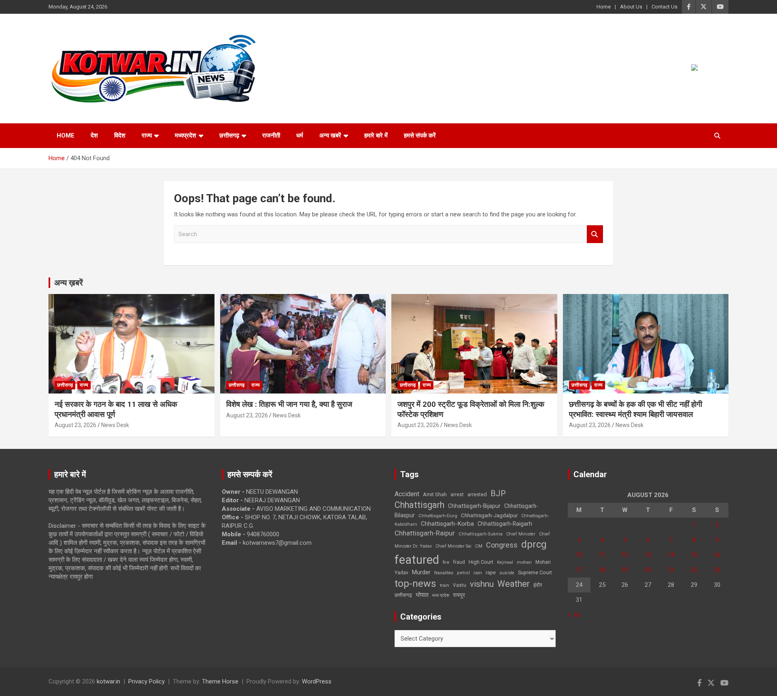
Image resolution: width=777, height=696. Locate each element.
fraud (459, 562)
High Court (481, 562)
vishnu (482, 584)
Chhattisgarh (419, 505)
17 (579, 569)
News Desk (115, 425)
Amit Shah (435, 494)
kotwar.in (108, 681)
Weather (513, 584)
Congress (502, 545)
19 (625, 569)
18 (602, 569)
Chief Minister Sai (453, 546)
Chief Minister (520, 534)
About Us (631, 7)
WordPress (316, 681)
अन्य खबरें (330, 135)
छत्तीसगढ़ (403, 595)
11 (602, 554)
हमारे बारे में (376, 135)
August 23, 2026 (75, 425)
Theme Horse (220, 681)
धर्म (299, 135)
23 (717, 569)
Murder (421, 572)
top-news (415, 583)
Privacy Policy (146, 681)
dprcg (534, 544)
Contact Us (664, 7)
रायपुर (459, 595)
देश (94, 135)
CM (478, 546)
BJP (498, 493)
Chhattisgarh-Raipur (425, 533)
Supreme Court (535, 572)
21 (671, 569)
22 (694, 569)
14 (671, 554)
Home (604, 7)
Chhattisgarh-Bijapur (474, 506)
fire (446, 562)
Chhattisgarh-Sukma (481, 534)
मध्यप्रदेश (185, 135)
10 (579, 554)
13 (648, 554)
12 (625, 554)
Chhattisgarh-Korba (447, 523)
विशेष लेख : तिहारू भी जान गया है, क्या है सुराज (289, 404)
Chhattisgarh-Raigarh (505, 523)
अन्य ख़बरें (68, 283)
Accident (407, 494)
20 (648, 569)
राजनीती (271, 135)
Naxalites (443, 572)
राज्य (147, 135)
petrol (463, 572)
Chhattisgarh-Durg (437, 515)
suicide (506, 572)
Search (595, 234)
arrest (457, 494)
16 (717, 554)
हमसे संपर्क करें (420, 135)
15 (694, 554)
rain (477, 572)
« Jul (574, 614)
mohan (524, 562)
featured (417, 560)
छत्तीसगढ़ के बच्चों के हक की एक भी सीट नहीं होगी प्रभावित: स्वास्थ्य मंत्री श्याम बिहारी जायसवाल (635, 409)
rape (491, 572)
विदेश (119, 135)
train (444, 585)
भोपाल (422, 595)
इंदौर (537, 585)
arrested (477, 494)
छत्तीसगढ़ (229, 135)
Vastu (459, 585)
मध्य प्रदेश (440, 595)
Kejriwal (505, 562)
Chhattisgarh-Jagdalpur (489, 515)
